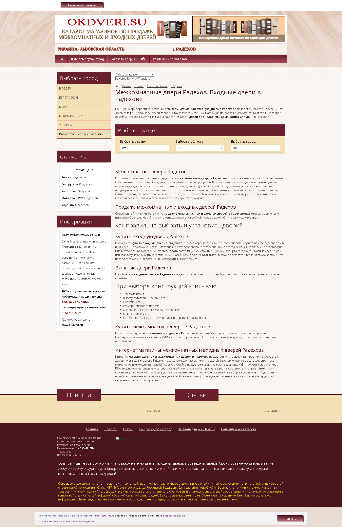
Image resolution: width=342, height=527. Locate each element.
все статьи (272, 410)
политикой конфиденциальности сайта (138, 515)
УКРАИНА (65, 125)
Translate (144, 78)
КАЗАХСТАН (66, 107)
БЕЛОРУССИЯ (68, 97)
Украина (138, 86)
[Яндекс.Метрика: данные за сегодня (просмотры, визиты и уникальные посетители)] (128, 439)
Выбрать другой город (87, 59)
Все (124, 148)
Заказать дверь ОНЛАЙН (128, 59)
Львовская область (157, 86)
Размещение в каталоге (170, 59)
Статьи (128, 429)
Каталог (126, 86)
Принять (290, 518)
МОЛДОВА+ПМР (70, 116)
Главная (92, 429)
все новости (155, 410)
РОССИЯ (65, 88)
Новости (110, 429)
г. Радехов (176, 86)
